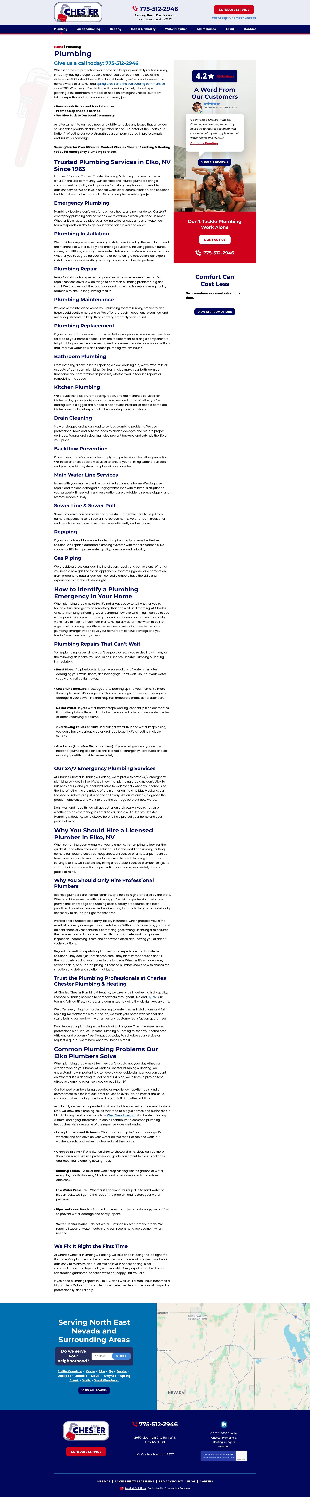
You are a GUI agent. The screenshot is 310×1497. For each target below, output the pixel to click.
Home (58, 47)
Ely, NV (152, 997)
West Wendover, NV (121, 1115)
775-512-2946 (159, 8)
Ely (111, 1371)
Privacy (239, 1459)
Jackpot (64, 1376)
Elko (102, 1371)
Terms (243, 1459)
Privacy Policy (215, 1457)
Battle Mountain (70, 1371)
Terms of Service (226, 1457)
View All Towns (94, 1390)
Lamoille (80, 1376)
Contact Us (215, 239)
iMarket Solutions (135, 1488)
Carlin (90, 1371)
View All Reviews (214, 162)
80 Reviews (225, 76)
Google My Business (224, 1424)
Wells (86, 1380)
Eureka (122, 1371)
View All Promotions (215, 312)
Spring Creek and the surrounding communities (131, 84)
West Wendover (106, 1380)
